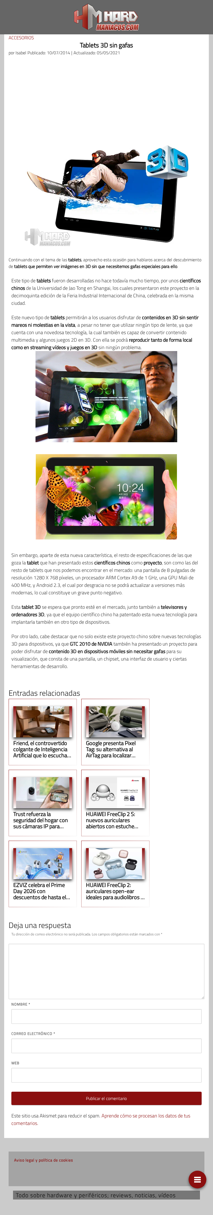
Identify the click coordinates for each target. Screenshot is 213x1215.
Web (15, 1063)
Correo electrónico (33, 1033)
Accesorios (21, 37)
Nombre (20, 1004)
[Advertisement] (106, 102)
